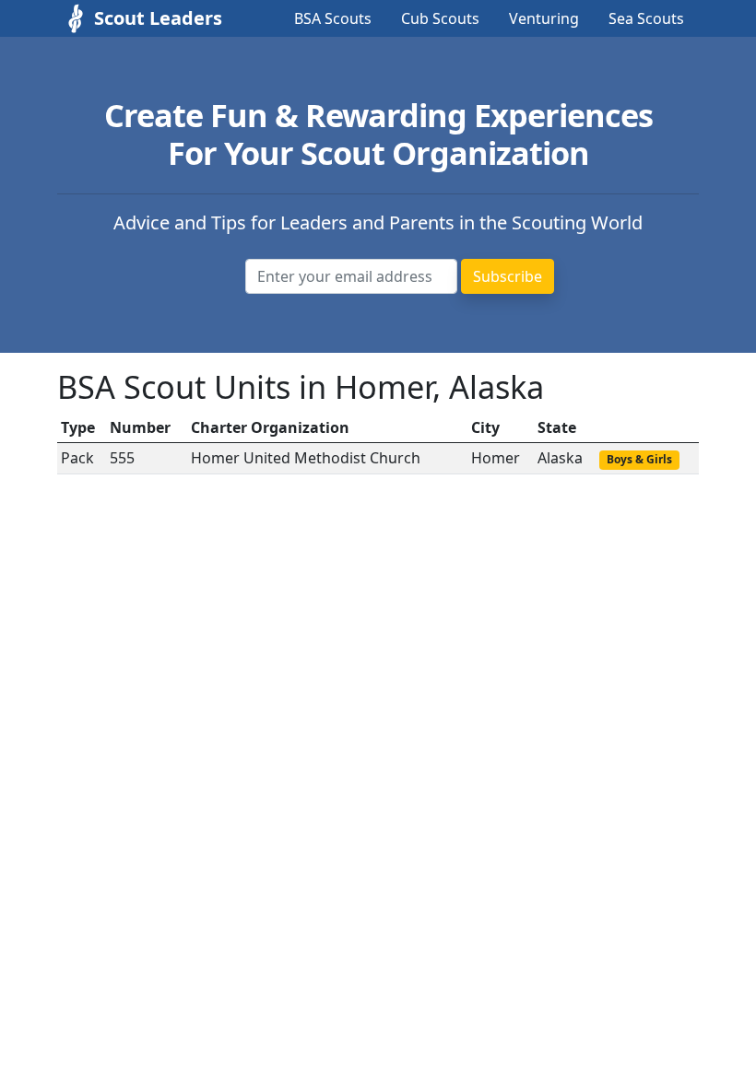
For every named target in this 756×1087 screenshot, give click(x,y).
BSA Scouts (333, 18)
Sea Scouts (646, 18)
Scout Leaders (140, 18)
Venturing (544, 18)
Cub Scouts (440, 18)
